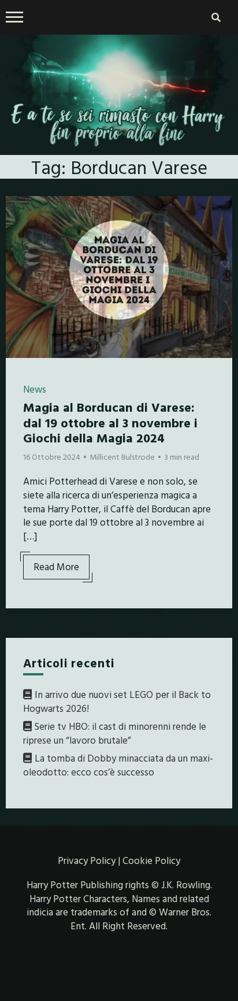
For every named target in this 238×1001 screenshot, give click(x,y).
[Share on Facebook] (19, 212)
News (34, 389)
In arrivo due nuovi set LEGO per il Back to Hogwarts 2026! (117, 701)
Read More (56, 566)
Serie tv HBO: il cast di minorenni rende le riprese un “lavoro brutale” (114, 733)
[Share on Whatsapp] (19, 274)
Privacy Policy (87, 860)
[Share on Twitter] (19, 233)
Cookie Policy (151, 860)
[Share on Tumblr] (19, 253)
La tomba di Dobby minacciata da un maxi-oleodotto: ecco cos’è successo (118, 765)
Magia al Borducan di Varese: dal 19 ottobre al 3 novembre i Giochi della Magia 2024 (110, 422)
